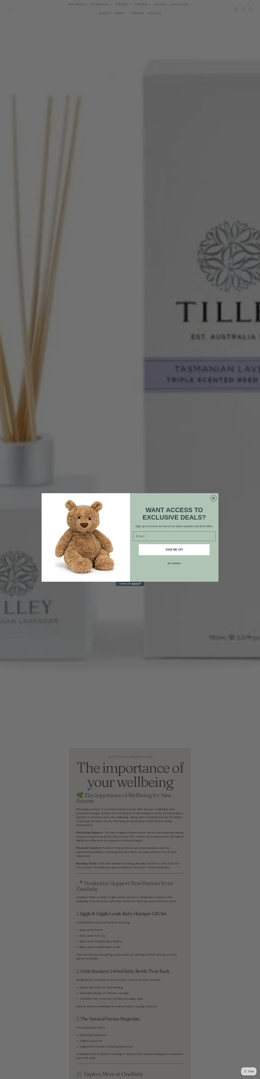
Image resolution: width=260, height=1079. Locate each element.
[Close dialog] (213, 498)
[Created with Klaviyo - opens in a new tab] (130, 584)
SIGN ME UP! (174, 549)
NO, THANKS (174, 563)
